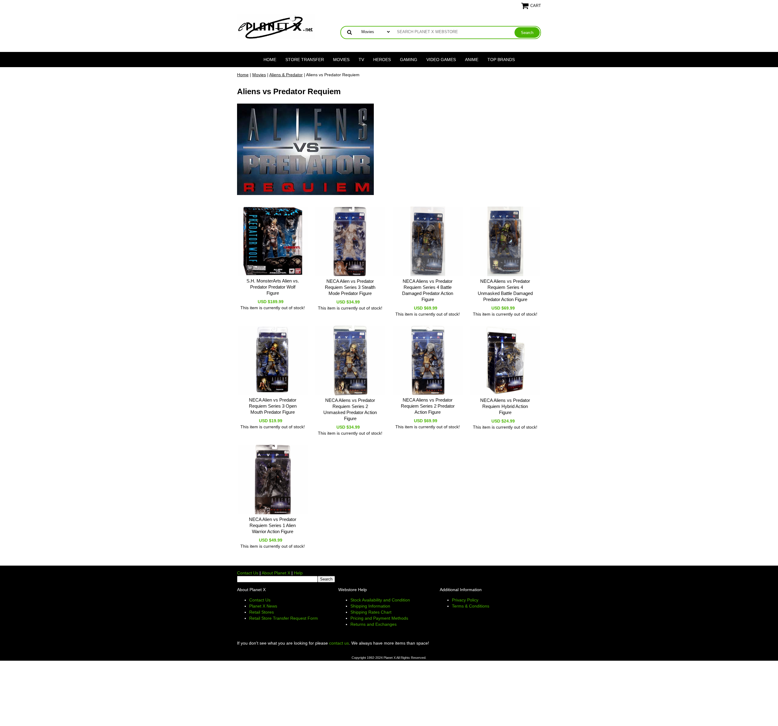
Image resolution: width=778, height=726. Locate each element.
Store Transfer (304, 59)
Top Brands (501, 59)
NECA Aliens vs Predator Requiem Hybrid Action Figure (505, 406)
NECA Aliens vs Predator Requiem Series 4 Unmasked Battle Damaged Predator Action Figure (505, 290)
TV (361, 59)
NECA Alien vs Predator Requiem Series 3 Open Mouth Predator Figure (273, 406)
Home (269, 59)
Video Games (441, 59)
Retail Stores (261, 612)
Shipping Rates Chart (370, 612)
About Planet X (276, 572)
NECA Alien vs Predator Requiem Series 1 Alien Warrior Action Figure (272, 525)
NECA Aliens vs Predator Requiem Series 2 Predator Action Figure (428, 406)
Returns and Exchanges (373, 624)
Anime (471, 59)
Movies (341, 59)
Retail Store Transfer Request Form (283, 618)
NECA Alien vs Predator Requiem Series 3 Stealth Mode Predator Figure (350, 287)
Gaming (408, 59)
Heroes (382, 59)
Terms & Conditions (470, 606)
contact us (339, 643)
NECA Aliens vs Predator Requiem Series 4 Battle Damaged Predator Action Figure (427, 290)
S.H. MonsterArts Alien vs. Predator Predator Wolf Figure (272, 287)
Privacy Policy (465, 600)
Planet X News (263, 606)
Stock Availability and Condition (380, 600)
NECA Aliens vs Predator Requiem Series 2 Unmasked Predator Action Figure (350, 409)
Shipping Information (370, 606)
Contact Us (247, 572)
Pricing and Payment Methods (379, 618)
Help (298, 572)
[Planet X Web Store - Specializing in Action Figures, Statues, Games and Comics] (276, 26)
